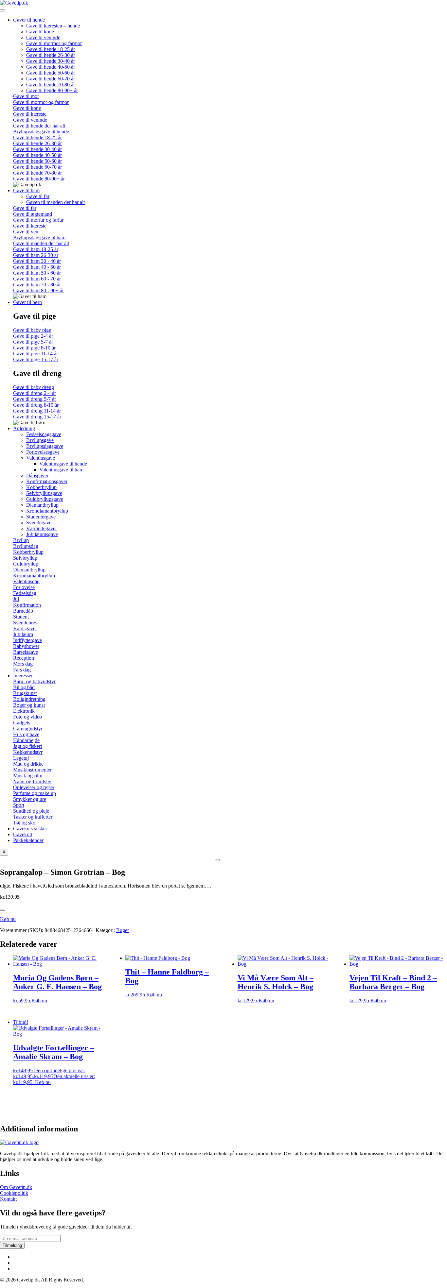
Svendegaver (39, 522)
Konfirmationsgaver (46, 481)
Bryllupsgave (40, 440)
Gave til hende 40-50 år (50, 67)
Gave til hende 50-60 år (50, 73)
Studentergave (41, 516)
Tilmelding (12, 1245)
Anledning (24, 428)
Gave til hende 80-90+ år (52, 90)
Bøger (122, 930)
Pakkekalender (28, 840)
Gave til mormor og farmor (54, 43)
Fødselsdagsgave (43, 434)
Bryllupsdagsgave (44, 446)
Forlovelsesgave (43, 452)
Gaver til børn (27, 302)
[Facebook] (15, 1257)
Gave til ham (26, 190)
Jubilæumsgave (42, 534)
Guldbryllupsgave (44, 499)
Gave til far (37, 196)
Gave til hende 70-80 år (50, 84)
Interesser (23, 675)
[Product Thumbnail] (217, 860)
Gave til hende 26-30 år (50, 55)
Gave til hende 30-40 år (50, 61)
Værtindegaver (41, 528)
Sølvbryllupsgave (44, 493)
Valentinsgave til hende (63, 463)
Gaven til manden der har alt (55, 202)
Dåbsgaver (37, 475)
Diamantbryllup (42, 505)
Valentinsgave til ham (61, 469)
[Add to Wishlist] (2, 910)
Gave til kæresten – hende (53, 25)
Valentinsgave (40, 458)
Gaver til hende (29, 20)
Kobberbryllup (41, 487)
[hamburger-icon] (2, 10)
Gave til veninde (43, 37)
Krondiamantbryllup (47, 511)
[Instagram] (15, 1262)
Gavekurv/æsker (30, 828)
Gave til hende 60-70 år (50, 78)
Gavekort (22, 834)
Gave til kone (40, 31)
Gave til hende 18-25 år (50, 49)
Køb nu (8, 919)
